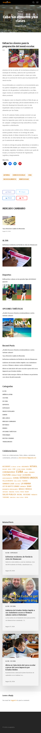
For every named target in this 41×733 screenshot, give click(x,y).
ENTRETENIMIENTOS (7, 478)
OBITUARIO (5, 492)
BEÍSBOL (33, 466)
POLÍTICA (17, 492)
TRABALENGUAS (7, 442)
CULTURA (5, 398)
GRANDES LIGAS (8, 484)
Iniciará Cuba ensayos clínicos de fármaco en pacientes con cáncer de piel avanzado (20, 376)
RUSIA (22, 492)
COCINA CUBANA (20, 469)
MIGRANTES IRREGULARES (10, 489)
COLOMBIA (29, 469)
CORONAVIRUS (8, 472)
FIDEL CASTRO (17, 481)
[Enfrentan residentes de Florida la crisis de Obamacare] (16, 257)
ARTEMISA (6, 175)
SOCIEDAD (26, 495)
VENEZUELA (13, 497)
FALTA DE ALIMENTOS (9, 179)
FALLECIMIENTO (7, 481)
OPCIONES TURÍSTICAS (9, 431)
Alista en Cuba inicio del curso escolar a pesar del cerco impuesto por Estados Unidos (20, 370)
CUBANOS (32, 472)
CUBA (30, 175)
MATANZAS (23, 486)
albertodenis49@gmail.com (27, 458)
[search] (33, 2)
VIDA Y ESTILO (20, 497)
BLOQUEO (4, 469)
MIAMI (29, 486)
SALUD (27, 492)
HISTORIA (17, 484)
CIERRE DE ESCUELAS (19, 175)
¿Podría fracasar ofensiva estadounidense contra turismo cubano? (18, 314)
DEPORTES (5, 404)
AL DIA (20, 11)
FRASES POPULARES (8, 411)
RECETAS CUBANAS (8, 438)
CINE (13, 469)
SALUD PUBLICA (9, 494)
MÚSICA (28, 489)
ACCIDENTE (6, 466)
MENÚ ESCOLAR (24, 179)
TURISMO (5, 497)
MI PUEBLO (5, 425)
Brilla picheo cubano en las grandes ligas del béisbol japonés (19, 280)
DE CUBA (5, 401)
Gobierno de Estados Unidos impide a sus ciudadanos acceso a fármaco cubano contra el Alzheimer (19, 364)
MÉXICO (22, 489)
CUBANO (26, 472)
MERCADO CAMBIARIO (9, 421)
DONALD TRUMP (16, 475)
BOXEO (9, 469)
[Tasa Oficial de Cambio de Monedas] (20, 221)
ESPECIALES (6, 408)
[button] (37, 2)
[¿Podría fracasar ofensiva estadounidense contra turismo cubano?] (16, 327)
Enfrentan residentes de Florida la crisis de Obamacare (19, 245)
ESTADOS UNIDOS (29, 477)
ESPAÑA (16, 478)
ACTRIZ (19, 466)
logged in (14, 700)
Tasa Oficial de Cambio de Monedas (13, 229)
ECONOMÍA (26, 475)
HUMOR (4, 415)
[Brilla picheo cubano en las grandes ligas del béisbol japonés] (16, 292)
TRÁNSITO (34, 495)
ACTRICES (13, 466)
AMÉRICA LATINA (7, 394)
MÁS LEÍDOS (6, 418)
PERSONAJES (6, 435)
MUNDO (4, 428)
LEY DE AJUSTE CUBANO (10, 486)
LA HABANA (26, 483)
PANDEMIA (11, 492)
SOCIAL (19, 495)
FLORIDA (24, 481)
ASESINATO (25, 466)
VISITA (26, 497)
